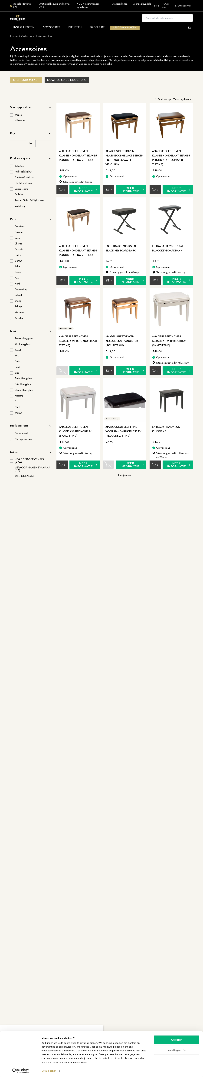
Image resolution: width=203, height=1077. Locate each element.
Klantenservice (183, 5)
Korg (17, 278)
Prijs (12, 133)
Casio (17, 238)
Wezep (18, 115)
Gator (18, 255)
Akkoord (176, 1039)
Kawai (18, 272)
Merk (13, 218)
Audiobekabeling (23, 171)
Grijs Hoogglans (23, 384)
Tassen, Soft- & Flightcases (29, 200)
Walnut (18, 413)
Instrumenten (23, 27)
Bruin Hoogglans (23, 378)
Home (14, 36)
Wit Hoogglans (22, 344)
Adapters (19, 166)
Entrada (19, 249)
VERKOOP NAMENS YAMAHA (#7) (32, 469)
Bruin (17, 361)
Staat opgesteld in (20, 107)
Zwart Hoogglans (24, 338)
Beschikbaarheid (19, 425)
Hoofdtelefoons (23, 183)
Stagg (18, 301)
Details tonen (49, 1070)
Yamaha (19, 318)
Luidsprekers (21, 189)
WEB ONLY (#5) (24, 476)
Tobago (18, 306)
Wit (17, 355)
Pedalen (19, 194)
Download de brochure (67, 80)
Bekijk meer (124, 475)
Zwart (18, 350)
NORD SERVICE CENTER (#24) (30, 461)
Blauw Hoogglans (24, 390)
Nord (17, 283)
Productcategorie (20, 158)
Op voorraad (21, 433)
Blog (156, 5)
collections (28, 36)
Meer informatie (83, 190)
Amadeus (20, 226)
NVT (17, 407)
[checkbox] (11, 115)
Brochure (97, 27)
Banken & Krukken (24, 177)
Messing (19, 395)
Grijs (17, 373)
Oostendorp (21, 289)
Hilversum (20, 120)
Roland (18, 295)
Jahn (17, 266)
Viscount (19, 312)
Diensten (75, 27)
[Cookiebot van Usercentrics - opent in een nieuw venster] (20, 1070)
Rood (17, 367)
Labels (13, 452)
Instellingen (173, 1050)
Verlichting (20, 206)
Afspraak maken (124, 27)
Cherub (18, 243)
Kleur (13, 330)
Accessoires (51, 27)
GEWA (18, 261)
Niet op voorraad (23, 439)
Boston (19, 232)
